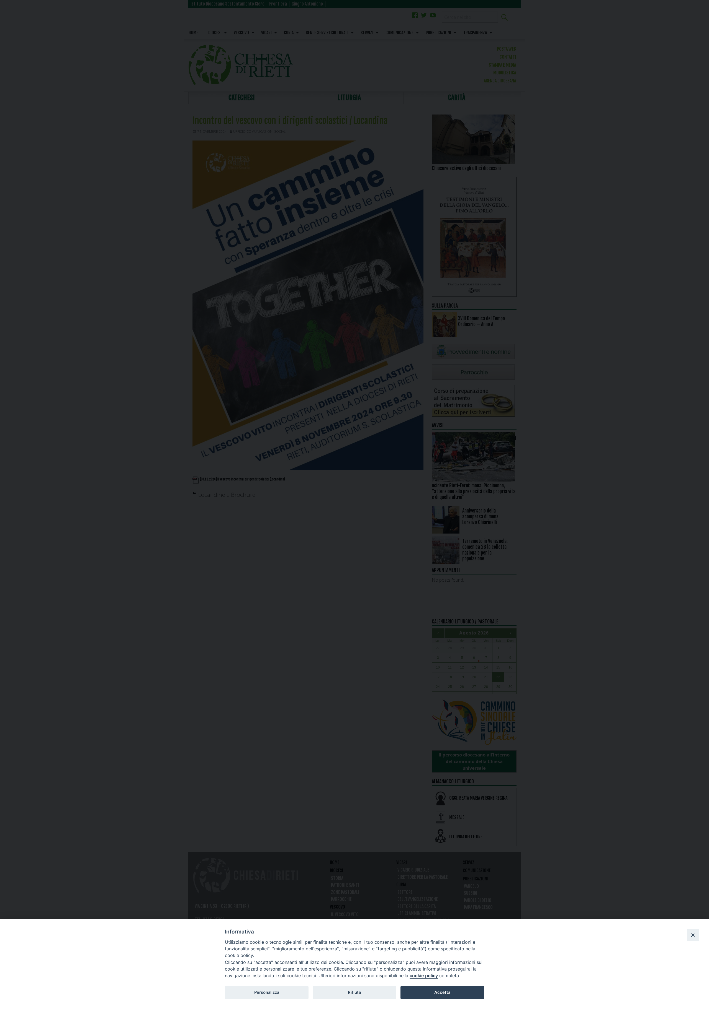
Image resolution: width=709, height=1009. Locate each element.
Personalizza (266, 992)
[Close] (693, 935)
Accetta (442, 992)
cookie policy (424, 975)
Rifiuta (354, 992)
